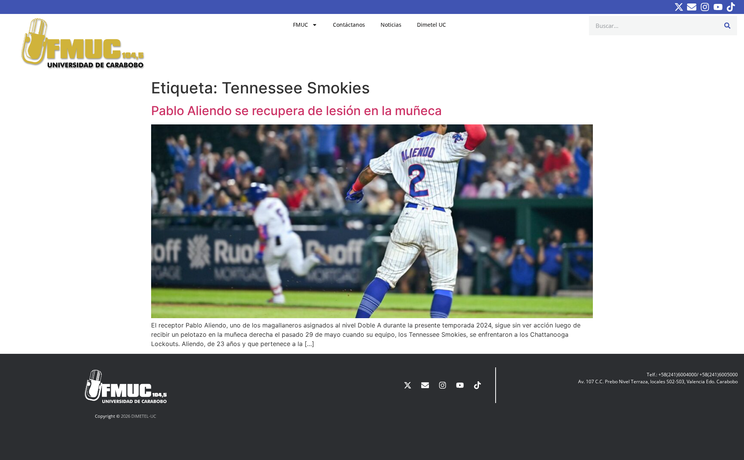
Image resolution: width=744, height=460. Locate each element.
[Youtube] (718, 7)
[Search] (727, 25)
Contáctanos (349, 24)
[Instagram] (704, 7)
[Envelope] (692, 7)
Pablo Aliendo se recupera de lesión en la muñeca (296, 110)
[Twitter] (678, 7)
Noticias (391, 24)
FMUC (300, 24)
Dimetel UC (431, 24)
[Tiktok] (730, 7)
